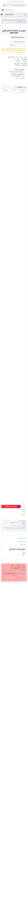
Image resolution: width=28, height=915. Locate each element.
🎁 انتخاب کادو (9, 14)
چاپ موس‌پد (11, 527)
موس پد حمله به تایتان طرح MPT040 (14, 773)
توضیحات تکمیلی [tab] (22, 538)
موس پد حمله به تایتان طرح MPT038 (14, 888)
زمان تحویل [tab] (23, 544)
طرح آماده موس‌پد (14, 20)
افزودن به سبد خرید (11, 506)
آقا (21, 522)
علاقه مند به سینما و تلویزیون (14, 522)
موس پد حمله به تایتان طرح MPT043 (14, 618)
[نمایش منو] (25, 14)
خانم (20, 522)
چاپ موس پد (15, 527)
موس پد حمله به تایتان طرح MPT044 (14, 850)
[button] (2, 10)
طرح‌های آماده (21, 20)
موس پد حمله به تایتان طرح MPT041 (14, 811)
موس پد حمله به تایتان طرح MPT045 (14, 734)
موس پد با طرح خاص (17, 528)
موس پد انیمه (23, 528)
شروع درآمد (18, 578)
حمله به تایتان (7, 527)
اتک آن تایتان (20, 527)
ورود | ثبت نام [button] (9, 10)
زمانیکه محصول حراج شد (19, 42)
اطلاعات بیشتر (10, 578)
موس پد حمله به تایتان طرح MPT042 (14, 657)
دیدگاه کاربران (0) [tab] (22, 541)
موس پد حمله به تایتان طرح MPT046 (14, 695)
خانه (25, 20)
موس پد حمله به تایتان (9, 528)
